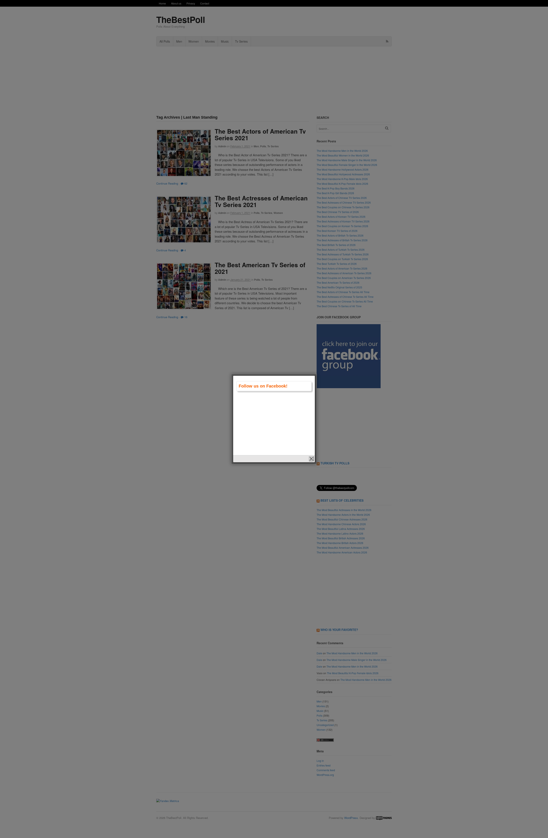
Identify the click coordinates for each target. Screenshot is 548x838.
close (311, 458)
